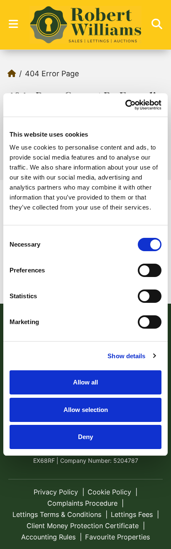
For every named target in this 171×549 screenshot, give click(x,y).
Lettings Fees (132, 514)
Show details (126, 355)
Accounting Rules (48, 537)
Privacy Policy (56, 492)
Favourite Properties (117, 537)
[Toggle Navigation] (13, 24)
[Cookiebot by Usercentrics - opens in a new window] (125, 105)
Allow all (85, 382)
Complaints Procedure (82, 503)
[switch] (149, 270)
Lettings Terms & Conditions (56, 514)
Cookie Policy (109, 492)
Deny (85, 436)
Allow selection (86, 409)
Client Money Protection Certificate (83, 526)
